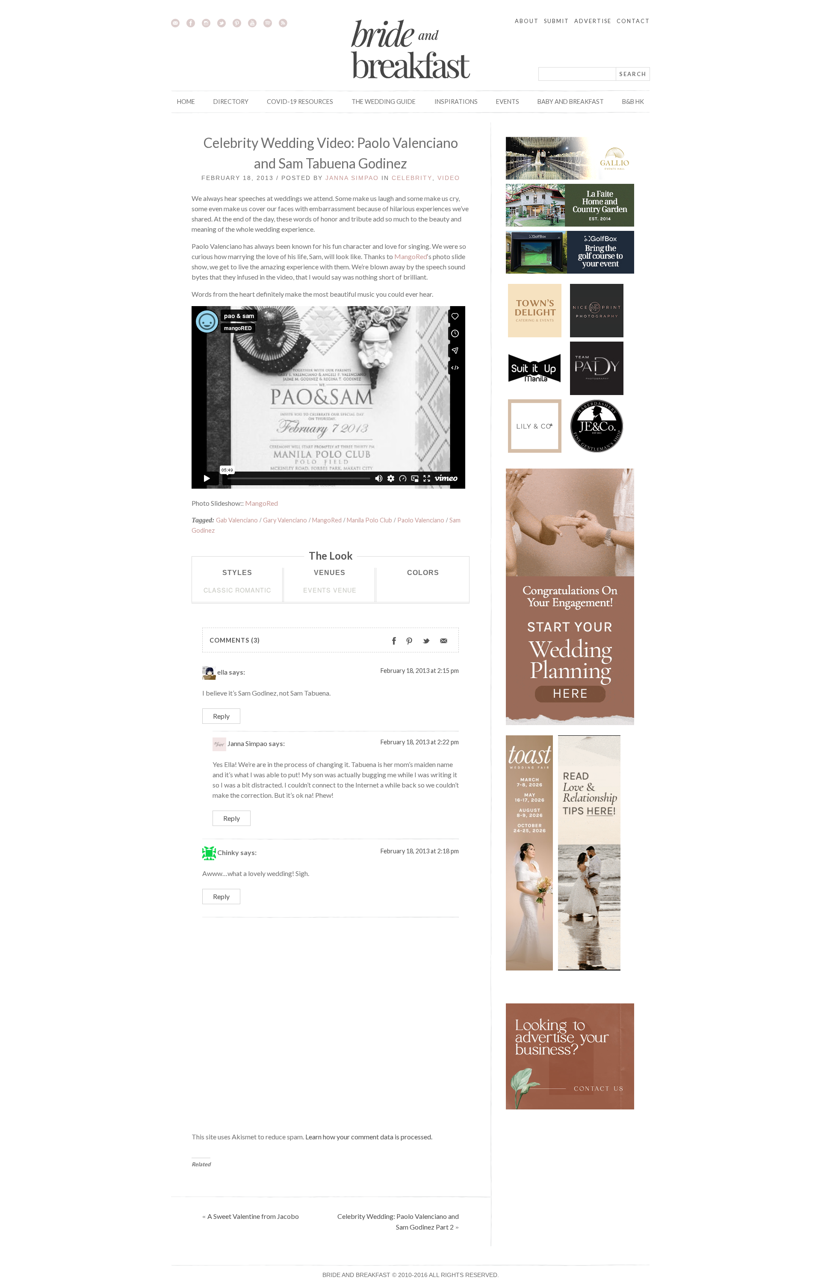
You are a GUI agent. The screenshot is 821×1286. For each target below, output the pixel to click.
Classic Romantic (237, 589)
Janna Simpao (352, 177)
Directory (230, 101)
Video (448, 177)
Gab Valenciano (237, 520)
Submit (556, 21)
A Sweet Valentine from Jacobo (253, 1216)
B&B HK (633, 101)
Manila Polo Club (369, 520)
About (527, 21)
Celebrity (412, 177)
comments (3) (235, 640)
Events (507, 101)
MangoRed (410, 256)
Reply (221, 716)
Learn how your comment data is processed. (368, 1137)
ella (222, 672)
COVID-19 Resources (300, 101)
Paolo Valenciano (420, 520)
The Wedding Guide (383, 101)
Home (186, 101)
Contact (633, 21)
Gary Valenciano (285, 520)
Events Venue (330, 589)
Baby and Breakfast (570, 101)
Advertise (592, 21)
